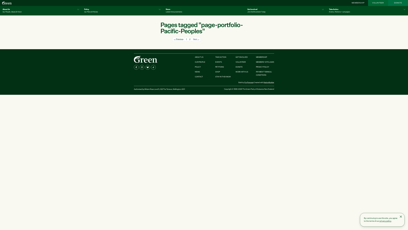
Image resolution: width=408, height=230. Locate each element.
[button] (41, 10)
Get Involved (242, 57)
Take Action (220, 57)
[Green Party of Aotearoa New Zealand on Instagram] (142, 67)
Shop (217, 72)
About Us (199, 57)
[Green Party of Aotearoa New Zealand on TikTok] (153, 67)
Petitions (219, 67)
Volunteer (378, 3)
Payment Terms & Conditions (264, 73)
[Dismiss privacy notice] (401, 216)
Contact (199, 77)
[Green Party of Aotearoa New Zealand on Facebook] (136, 67)
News (197, 72)
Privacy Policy (262, 67)
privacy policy (385, 221)
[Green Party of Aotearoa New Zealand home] (145, 59)
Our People (200, 62)
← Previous (178, 39)
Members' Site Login (265, 62)
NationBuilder (269, 82)
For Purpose (248, 82)
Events (218, 62)
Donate (398, 3)
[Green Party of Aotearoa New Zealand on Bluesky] (147, 67)
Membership (358, 3)
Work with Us (242, 72)
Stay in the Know (223, 77)
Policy (198, 67)
